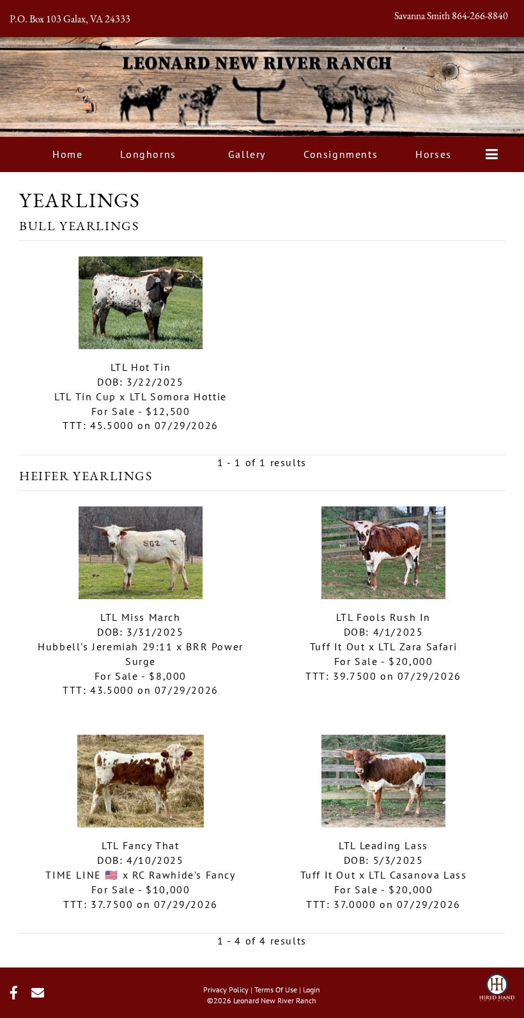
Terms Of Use (275, 989)
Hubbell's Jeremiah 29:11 (105, 646)
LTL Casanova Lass (417, 874)
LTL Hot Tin (141, 367)
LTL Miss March (140, 617)
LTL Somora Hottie (178, 396)
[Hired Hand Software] (496, 983)
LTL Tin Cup (85, 396)
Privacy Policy (226, 989)
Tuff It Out (338, 646)
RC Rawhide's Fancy (184, 874)
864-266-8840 (480, 17)
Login (311, 989)
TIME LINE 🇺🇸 (82, 874)
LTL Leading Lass (383, 845)
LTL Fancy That (140, 845)
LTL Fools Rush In (383, 617)
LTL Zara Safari (417, 646)
